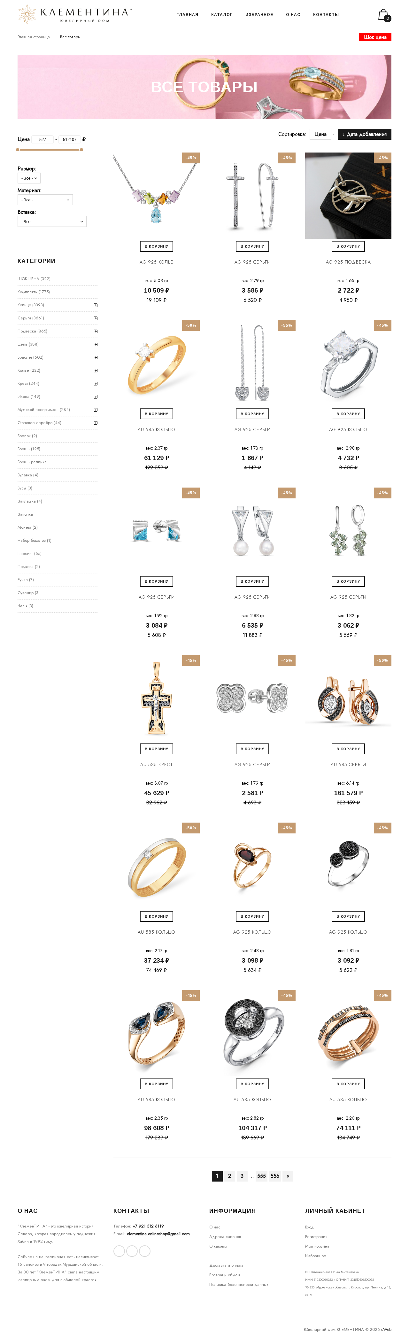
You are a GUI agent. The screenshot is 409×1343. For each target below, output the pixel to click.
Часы (22, 606)
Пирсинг (25, 553)
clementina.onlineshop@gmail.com (158, 1234)
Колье (23, 370)
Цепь (22, 344)
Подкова (26, 566)
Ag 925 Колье (157, 262)
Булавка (25, 475)
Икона (23, 396)
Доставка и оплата (226, 1265)
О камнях (218, 1246)
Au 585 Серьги (348, 764)
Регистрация (316, 1237)
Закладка (27, 501)
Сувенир (26, 593)
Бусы (22, 488)
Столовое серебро (35, 423)
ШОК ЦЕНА (28, 279)
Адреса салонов (225, 1237)
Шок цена (375, 37)
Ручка (23, 580)
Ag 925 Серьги (253, 262)
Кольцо (24, 305)
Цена (324, 134)
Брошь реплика (32, 462)
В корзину (156, 246)
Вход (309, 1227)
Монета (24, 527)
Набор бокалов (32, 540)
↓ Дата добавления (365, 134)
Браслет (25, 357)
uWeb (386, 1329)
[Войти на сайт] (360, 14)
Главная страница (34, 37)
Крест (23, 383)
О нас (214, 1227)
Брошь (24, 449)
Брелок (24, 436)
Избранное (315, 1256)
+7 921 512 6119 (148, 1226)
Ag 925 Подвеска (348, 262)
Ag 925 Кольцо (348, 429)
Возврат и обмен (224, 1275)
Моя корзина (317, 1246)
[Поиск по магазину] (352, 14)
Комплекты (27, 292)
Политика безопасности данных (238, 1284)
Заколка (25, 514)
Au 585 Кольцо (156, 429)
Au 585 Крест (156, 764)
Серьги (24, 318)
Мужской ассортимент (38, 410)
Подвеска (27, 331)
